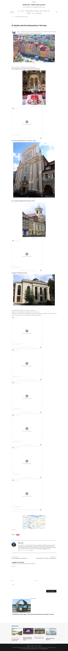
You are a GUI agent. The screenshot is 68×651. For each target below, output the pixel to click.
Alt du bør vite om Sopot (39, 638)
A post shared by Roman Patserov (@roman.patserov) (27, 137)
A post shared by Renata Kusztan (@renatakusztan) (27, 346)
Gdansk (33, 13)
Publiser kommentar (51, 591)
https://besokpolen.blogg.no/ (24, 550)
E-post (36, 580)
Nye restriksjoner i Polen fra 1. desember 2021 (46, 558)
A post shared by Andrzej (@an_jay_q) (27, 444)
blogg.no (32, 648)
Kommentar (13, 566)
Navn (13, 580)
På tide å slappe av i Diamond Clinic (19, 558)
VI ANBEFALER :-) (29, 13)
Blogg (12, 23)
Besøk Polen (20, 543)
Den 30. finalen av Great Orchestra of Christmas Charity (27, 639)
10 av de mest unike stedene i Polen (15, 639)
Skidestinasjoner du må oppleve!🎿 (50, 639)
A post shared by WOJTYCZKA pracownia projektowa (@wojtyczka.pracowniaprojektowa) (27, 509)
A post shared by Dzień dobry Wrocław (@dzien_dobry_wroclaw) (26, 379)
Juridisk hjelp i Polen (38, 13)
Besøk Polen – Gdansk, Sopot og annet (34, 5)
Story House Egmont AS (44, 648)
